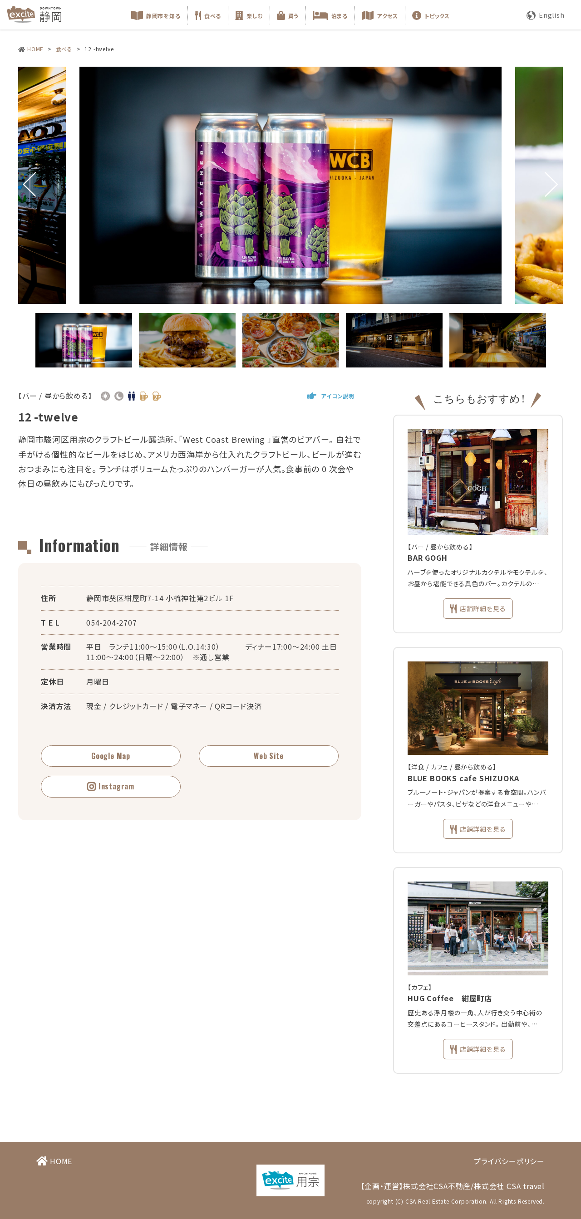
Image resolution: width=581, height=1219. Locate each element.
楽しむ (254, 16)
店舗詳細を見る (483, 608)
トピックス (437, 16)
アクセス (387, 16)
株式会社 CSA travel (509, 1185)
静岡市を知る (163, 16)
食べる (212, 16)
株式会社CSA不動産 (437, 1185)
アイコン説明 (338, 396)
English (552, 15)
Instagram (116, 786)
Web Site (268, 755)
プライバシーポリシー (509, 1160)
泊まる (339, 16)
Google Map (110, 755)
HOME (35, 49)
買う (293, 16)
